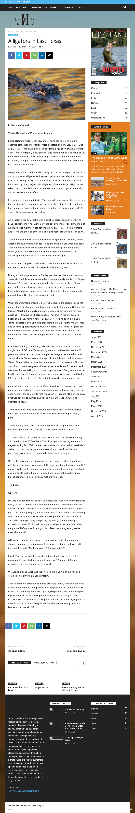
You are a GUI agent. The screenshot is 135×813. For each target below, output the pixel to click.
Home (10, 7)
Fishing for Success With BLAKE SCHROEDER (115, 195)
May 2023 (96, 401)
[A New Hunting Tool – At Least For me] (73, 676)
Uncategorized (98, 117)
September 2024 (99, 372)
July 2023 (95, 396)
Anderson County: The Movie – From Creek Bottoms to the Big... (75, 726)
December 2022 (98, 411)
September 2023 (99, 391)
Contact (68, 7)
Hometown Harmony (100, 281)
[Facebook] (11, 55)
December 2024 (98, 367)
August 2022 (97, 416)
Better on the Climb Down (18, 689)
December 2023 (98, 386)
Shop (79, 7)
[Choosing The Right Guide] (56, 741)
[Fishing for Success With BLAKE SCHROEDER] (97, 196)
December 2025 (98, 347)
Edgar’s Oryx (41, 687)
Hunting (19, 31)
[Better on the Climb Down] (20, 676)
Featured (95, 93)
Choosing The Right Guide (103, 300)
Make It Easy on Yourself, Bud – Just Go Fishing (106, 318)
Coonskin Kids (17, 650)
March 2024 (96, 381)
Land (93, 108)
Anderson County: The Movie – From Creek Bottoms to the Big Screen (108, 291)
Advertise (55, 7)
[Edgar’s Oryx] (47, 676)
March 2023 (96, 406)
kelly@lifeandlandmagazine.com (23, 791)
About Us (21, 7)
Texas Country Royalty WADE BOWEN (116, 179)
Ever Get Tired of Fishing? (103, 308)
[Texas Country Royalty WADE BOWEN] (97, 182)
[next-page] (83, 663)
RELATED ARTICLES (19, 663)
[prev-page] (79, 663)
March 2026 (96, 342)
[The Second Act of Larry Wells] (109, 143)
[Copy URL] (49, 55)
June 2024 (96, 376)
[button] (124, 7)
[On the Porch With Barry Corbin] (97, 210)
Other (93, 113)
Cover (94, 88)
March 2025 (96, 362)
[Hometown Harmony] (56, 713)
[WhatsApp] (34, 55)
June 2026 (96, 337)
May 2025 (96, 357)
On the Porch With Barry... (114, 207)
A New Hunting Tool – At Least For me (73, 689)
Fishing (94, 98)
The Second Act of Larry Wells (109, 157)
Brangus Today (76, 650)
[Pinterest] (26, 55)
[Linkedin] (42, 55)
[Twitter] (19, 55)
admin (94, 161)
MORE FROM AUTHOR (43, 663)
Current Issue (39, 7)
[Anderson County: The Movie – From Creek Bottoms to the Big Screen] (56, 727)
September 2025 (99, 352)
